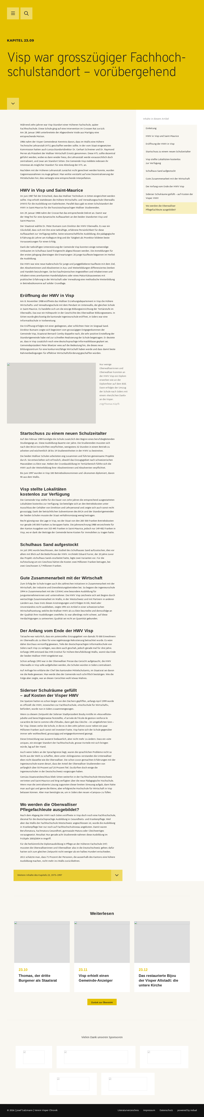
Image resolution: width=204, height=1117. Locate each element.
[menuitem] (128, 1111)
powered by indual (187, 1111)
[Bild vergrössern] (51, 393)
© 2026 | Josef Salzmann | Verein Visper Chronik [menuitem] (32, 1111)
